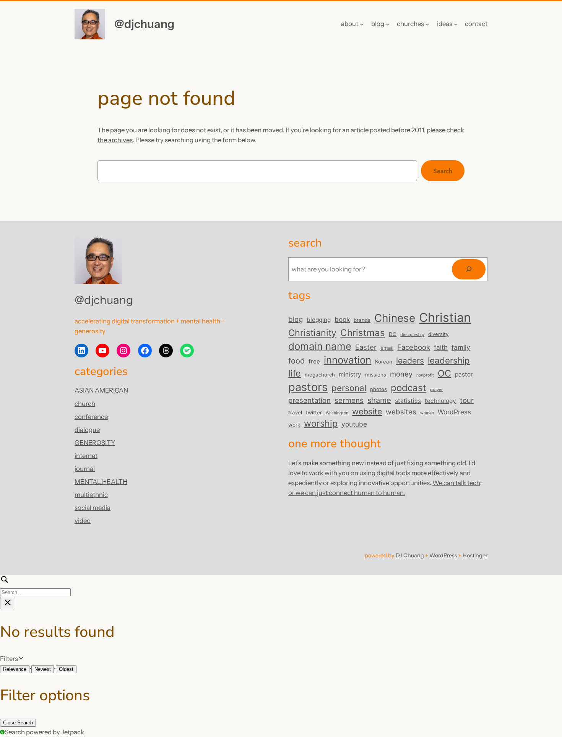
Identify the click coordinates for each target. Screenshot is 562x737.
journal (85, 468)
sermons (349, 400)
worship (321, 423)
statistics (408, 400)
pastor (464, 374)
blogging (319, 319)
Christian (445, 317)
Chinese (394, 318)
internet (86, 455)
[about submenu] (362, 24)
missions (375, 375)
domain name (319, 346)
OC (444, 373)
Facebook (413, 347)
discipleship (412, 334)
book (342, 319)
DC (392, 334)
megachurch (320, 375)
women (427, 413)
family (461, 347)
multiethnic (91, 494)
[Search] (469, 269)
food (296, 360)
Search (442, 170)
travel (295, 412)
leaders (410, 360)
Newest (42, 669)
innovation (347, 360)
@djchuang (144, 24)
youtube (354, 424)
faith (441, 347)
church (85, 403)
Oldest (66, 669)
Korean (383, 362)
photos (378, 389)
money (401, 374)
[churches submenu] (427, 24)
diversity (438, 334)
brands (362, 320)
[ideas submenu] (456, 24)
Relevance (14, 669)
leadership (449, 360)
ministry (350, 374)
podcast (408, 387)
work (294, 425)
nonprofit (425, 375)
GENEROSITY (95, 442)
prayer (436, 389)
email (386, 348)
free (314, 361)
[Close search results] (7, 603)
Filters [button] (20, 659)
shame (379, 400)
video (83, 520)
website (367, 411)
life (294, 373)
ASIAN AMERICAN (101, 390)
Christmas (362, 332)
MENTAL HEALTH (101, 481)
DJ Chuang (410, 555)
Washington (337, 413)
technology (440, 400)
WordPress (454, 412)
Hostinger (475, 555)
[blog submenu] (388, 24)
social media (92, 507)
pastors (308, 387)
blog (295, 319)
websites (401, 411)
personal (348, 388)
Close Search (18, 723)
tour (467, 400)
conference (91, 416)
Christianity (312, 332)
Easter (366, 347)
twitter (314, 412)
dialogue (87, 429)
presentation (309, 400)
